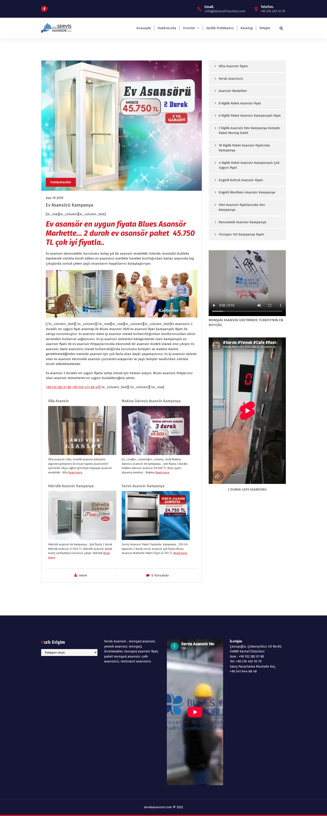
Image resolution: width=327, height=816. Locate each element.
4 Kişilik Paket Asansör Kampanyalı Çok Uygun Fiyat (249, 165)
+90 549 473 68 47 (85, 387)
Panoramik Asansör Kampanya (242, 222)
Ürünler (189, 28)
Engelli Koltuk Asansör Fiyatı (241, 180)
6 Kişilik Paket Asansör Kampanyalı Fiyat (250, 116)
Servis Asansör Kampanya (143, 486)
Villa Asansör (58, 401)
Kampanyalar (60, 182)
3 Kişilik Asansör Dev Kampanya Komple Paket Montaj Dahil (249, 130)
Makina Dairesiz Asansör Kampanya (151, 401)
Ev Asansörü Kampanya (69, 205)
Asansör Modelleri (233, 91)
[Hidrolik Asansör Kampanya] (82, 516)
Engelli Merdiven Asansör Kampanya (247, 192)
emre (83, 575)
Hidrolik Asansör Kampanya (71, 486)
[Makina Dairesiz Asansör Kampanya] (156, 436)
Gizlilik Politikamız (220, 28)
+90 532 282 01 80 (58, 387)
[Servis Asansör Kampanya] (156, 515)
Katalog (246, 28)
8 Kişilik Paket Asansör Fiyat (240, 103)
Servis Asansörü (231, 79)
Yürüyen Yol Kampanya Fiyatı (241, 234)
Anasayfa (143, 28)
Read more (75, 472)
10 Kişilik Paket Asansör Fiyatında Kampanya (244, 147)
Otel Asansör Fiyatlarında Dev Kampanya (242, 207)
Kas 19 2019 (54, 198)
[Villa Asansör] (82, 440)
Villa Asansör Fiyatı (233, 66)
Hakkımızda (166, 28)
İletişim (264, 28)
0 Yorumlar (160, 575)
